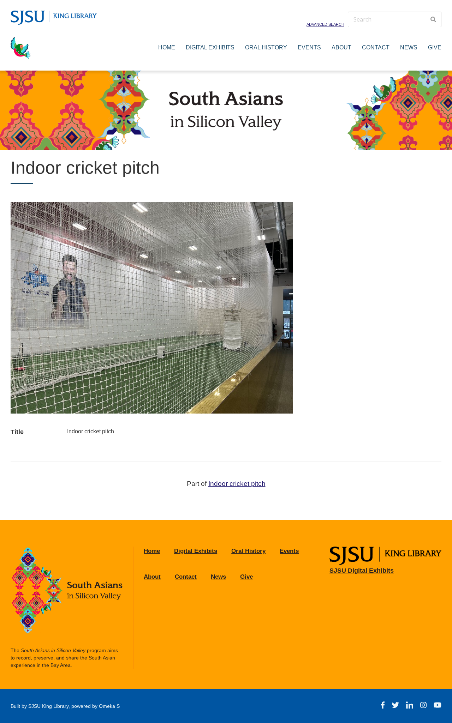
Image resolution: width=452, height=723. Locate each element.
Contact (375, 47)
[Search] (433, 19)
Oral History (266, 47)
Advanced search (325, 24)
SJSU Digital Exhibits (361, 570)
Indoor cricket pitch (237, 483)
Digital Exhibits (210, 47)
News (408, 47)
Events (309, 47)
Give (434, 47)
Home (166, 47)
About (341, 47)
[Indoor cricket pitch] (152, 412)
